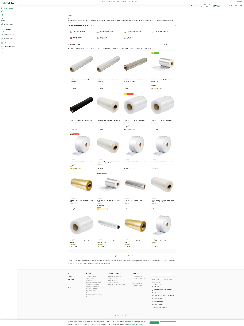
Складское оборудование (133, 20)
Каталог (88, 273)
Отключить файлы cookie (168, 322)
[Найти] (197, 5)
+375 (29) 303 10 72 (217, 5)
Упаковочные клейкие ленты (106, 20)
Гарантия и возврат (137, 276)
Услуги (70, 287)
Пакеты (151, 20)
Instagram (118, 315)
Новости (71, 282)
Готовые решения (113, 273)
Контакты (71, 284)
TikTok (128, 315)
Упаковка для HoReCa (113, 280)
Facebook (115, 315)
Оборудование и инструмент (120, 20)
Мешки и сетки (89, 296)
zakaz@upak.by (156, 282)
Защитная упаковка (72, 20)
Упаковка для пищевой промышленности (117, 284)
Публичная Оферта (137, 285)
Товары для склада (112, 278)
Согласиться (154, 322)
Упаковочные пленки (91, 276)
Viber (125, 315)
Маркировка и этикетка (144, 20)
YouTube (122, 315)
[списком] (173, 44)
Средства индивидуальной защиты (161, 20)
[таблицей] (175, 44)
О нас (69, 273)
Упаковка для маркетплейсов (114, 276)
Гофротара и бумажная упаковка (92, 20)
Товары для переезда (113, 282)
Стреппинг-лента (81, 20)
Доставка (71, 279)
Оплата (70, 276)
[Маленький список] (165, 44)
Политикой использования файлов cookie (132, 324)
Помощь (135, 273)
